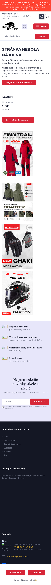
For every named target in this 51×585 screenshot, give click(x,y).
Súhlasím (36, 572)
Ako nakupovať (9, 440)
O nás (6, 436)
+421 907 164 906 (10, 14)
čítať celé (5, 110)
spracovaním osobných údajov (22, 406)
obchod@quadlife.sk (18, 556)
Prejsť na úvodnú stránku (19, 82)
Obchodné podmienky (12, 444)
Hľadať (42, 36)
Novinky (5, 106)
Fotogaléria (8, 448)
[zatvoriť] (47, 2)
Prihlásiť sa (39, 401)
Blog (5, 455)
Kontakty (7, 451)
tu (36, 580)
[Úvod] (10, 26)
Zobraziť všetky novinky (17, 120)
